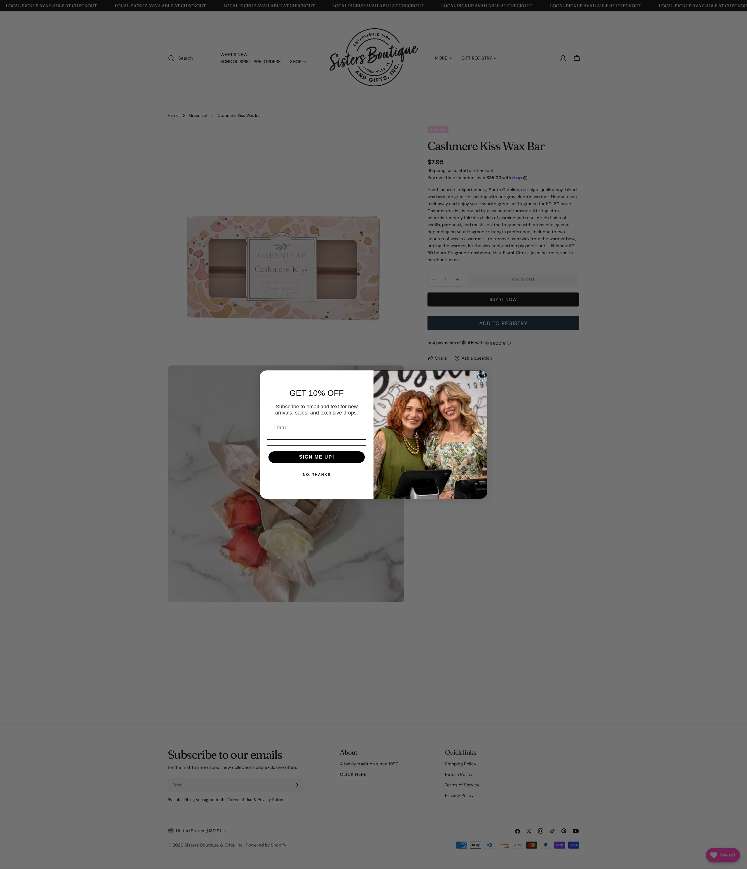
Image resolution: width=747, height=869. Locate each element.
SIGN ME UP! (316, 456)
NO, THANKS (317, 475)
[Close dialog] (480, 376)
